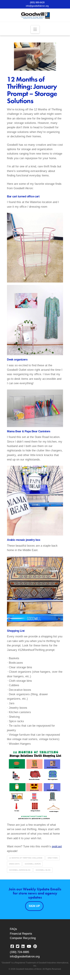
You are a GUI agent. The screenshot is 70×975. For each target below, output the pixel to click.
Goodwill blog (43, 870)
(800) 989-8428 (37, 2)
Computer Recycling (23, 938)
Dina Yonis (53, 858)
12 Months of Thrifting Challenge (25, 858)
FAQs (13, 929)
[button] (35, 29)
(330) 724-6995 (19, 952)
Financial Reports (21, 933)
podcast (57, 846)
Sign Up (34, 906)
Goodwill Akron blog (19, 870)
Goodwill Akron (33, 864)
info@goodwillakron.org (37, 6)
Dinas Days (14, 864)
